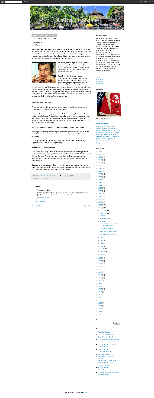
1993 (100, 292)
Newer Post (36, 206)
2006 (100, 208)
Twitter (98, 77)
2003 (100, 264)
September (104, 219)
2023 (100, 160)
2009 (100, 199)
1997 (100, 280)
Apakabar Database (104, 332)
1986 (100, 311)
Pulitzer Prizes (102, 370)
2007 (100, 205)
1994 (100, 289)
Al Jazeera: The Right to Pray (105, 127)
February (103, 252)
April (101, 246)
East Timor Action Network (106, 342)
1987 (100, 309)
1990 (100, 300)
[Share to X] (68, 175)
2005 (100, 258)
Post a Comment (40, 202)
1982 (100, 314)
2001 (100, 269)
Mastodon (99, 84)
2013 (100, 188)
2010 (100, 196)
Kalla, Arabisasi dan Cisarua (109, 231)
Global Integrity (103, 349)
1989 (100, 303)
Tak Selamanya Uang (107, 228)
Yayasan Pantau (103, 375)
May (101, 243)
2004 (100, 261)
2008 (100, 202)
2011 (100, 194)
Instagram (99, 82)
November (103, 213)
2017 (100, 177)
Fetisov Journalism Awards (107, 344)
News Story (44, 178)
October (103, 216)
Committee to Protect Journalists (108, 339)
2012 (100, 191)
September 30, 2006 (43, 198)
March (102, 249)
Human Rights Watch (105, 352)
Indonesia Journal (104, 354)
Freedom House (103, 347)
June (102, 240)
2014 (100, 185)
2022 (100, 163)
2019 (100, 171)
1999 (100, 275)
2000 (100, 272)
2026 (100, 151)
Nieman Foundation (104, 365)
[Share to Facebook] (71, 175)
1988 (100, 306)
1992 (100, 294)
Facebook (99, 79)
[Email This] (64, 175)
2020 (100, 168)
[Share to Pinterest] (73, 175)
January (103, 254)
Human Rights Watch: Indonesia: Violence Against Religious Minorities (106, 141)
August (102, 221)
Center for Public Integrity (106, 334)
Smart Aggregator (102, 123)
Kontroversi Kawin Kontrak (108, 234)
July (101, 237)
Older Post (87, 206)
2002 (100, 266)
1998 (100, 278)
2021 (100, 165)
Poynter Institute (103, 367)
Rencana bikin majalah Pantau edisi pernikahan (110, 224)
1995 (100, 286)
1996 (100, 283)
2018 (100, 174)
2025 (100, 154)
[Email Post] (60, 175)
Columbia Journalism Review (107, 337)
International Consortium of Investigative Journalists (107, 361)
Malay (38, 178)
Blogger (85, 392)
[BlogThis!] (66, 175)
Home (62, 206)
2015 (100, 182)
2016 (100, 179)
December (103, 210)
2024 (100, 157)
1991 (100, 297)
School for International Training (108, 372)
